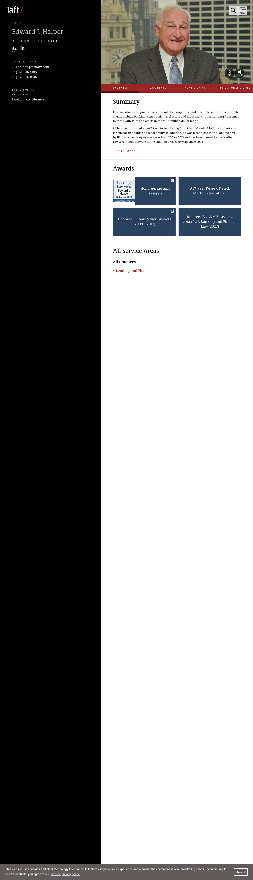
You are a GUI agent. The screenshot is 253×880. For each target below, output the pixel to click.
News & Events (196, 88)
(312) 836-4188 (26, 72)
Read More (126, 151)
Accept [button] (240, 872)
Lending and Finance (28, 99)
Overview (120, 88)
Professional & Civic (234, 88)
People (16, 22)
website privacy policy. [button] (65, 874)
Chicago (50, 41)
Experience (158, 88)
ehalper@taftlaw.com (32, 67)
